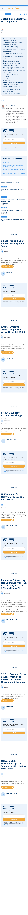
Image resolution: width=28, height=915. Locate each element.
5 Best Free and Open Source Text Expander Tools (13, 190)
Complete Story (6, 266)
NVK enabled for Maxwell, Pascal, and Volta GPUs (13, 220)
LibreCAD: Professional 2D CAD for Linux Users (14, 173)
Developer (8, 13)
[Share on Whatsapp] (26, 14)
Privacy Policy (6, 148)
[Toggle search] (25, 8)
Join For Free (14, 143)
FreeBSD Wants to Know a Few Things (11, 210)
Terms (23, 147)
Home (2, 13)
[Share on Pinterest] (24, 14)
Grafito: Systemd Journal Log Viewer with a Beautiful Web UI (13, 200)
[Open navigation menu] (3, 8)
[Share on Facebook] (20, 14)
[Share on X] (22, 14)
